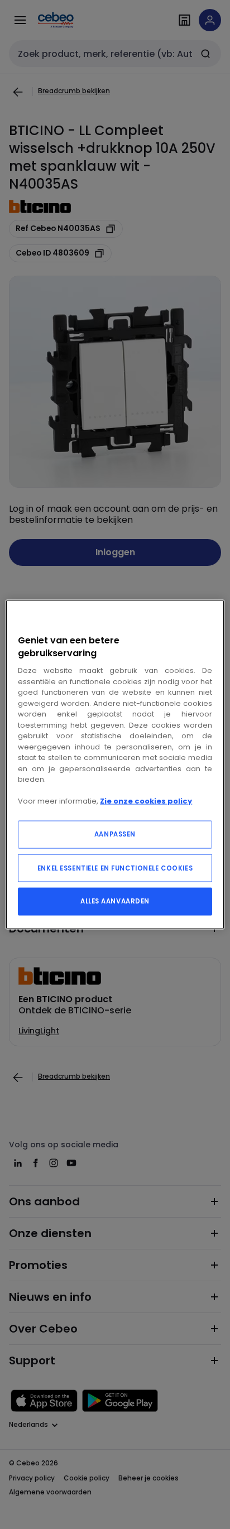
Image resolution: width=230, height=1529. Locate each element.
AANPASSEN (115, 833)
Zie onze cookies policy (146, 801)
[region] (115, 765)
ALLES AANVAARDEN (115, 900)
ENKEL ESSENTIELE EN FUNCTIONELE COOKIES (115, 867)
